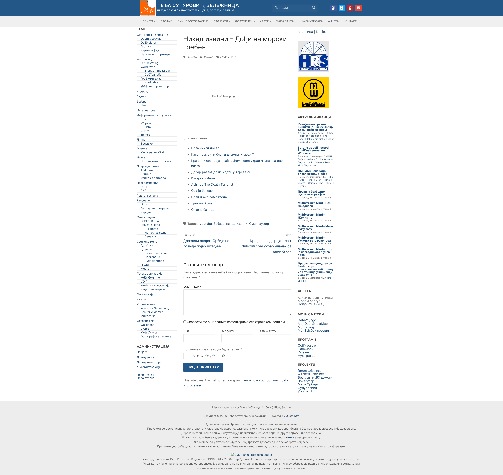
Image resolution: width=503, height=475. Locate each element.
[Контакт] (358, 8)
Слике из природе (153, 178)
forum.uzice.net (309, 370)
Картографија (150, 51)
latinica (321, 32)
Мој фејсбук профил (313, 330)
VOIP (144, 282)
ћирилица (305, 32)
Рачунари (143, 201)
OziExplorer (148, 43)
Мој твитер (306, 327)
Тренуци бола (201, 203)
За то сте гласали (157, 254)
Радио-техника (147, 196)
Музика (142, 149)
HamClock (305, 349)
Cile (302, 179)
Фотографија (145, 321)
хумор (264, 224)
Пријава (142, 353)
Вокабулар (306, 381)
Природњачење (148, 167)
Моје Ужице (149, 333)
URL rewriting (149, 64)
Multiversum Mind (152, 153)
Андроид (143, 92)
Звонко (302, 280)
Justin (309, 159)
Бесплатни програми (155, 209)
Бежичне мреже (152, 313)
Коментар (192, 286)
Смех (253, 224)
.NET (144, 187)
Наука (141, 158)
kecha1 (301, 183)
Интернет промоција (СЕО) (155, 87)
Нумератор (306, 356)
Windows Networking (155, 309)
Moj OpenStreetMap (313, 324)
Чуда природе (154, 261)
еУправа (146, 124)
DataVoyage (307, 320)
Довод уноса (146, 358)
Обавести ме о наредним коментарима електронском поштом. (236, 322)
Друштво (147, 250)
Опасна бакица (202, 209)
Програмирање (147, 183)
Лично (141, 140)
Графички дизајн (152, 79)
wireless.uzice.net (311, 374)
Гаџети (141, 97)
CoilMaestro (307, 345)
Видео (145, 329)
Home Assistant (155, 233)
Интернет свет (147, 111)
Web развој (144, 60)
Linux (144, 205)
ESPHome (151, 229)
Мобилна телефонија (155, 286)
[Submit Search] (314, 8)
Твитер (145, 135)
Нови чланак (145, 374)
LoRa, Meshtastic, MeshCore (152, 278)
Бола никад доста (205, 148)
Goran (311, 183)
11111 (329, 156)
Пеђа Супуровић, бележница (198, 5)
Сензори (150, 237)
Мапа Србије (308, 384)
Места (145, 269)
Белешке (147, 144)
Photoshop (152, 83)
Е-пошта (229, 331)
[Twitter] (342, 8)
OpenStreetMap (151, 39)
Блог (144, 120)
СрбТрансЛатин (155, 75)
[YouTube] (350, 8)
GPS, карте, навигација (153, 35)
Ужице (141, 300)
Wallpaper (147, 325)
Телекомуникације (149, 274)
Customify (292, 415)
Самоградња (146, 218)
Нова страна (145, 378)
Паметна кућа (150, 225)
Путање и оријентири (156, 55)
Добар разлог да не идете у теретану (220, 172)
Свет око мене (147, 242)
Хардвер (146, 213)
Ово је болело (202, 191)
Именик (304, 352)
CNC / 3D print (150, 222)
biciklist (304, 136)
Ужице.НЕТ (306, 391)
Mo (327, 162)
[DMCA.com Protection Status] (251, 454)
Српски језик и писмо (156, 162)
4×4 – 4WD (148, 171)
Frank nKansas (324, 159)
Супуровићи (307, 388)
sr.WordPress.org (148, 368)
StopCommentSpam (158, 71)
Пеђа (331, 133)
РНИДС (146, 127)
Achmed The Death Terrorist (212, 184)
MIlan (318, 179)
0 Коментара (228, 56)
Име (187, 331)
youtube (206, 224)
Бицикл (146, 175)
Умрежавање (146, 305)
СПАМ (145, 131)
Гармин (146, 47)
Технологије (145, 295)
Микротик (148, 317)
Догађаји (147, 246)
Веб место (268, 331)
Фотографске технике (156, 337)
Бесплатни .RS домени (315, 377)
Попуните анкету (311, 304)
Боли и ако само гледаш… (211, 197)
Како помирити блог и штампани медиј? (222, 154)
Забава (208, 56)
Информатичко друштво (154, 116)
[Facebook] (333, 8)
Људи (145, 265)
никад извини (236, 224)
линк (289, 437)
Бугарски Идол (203, 178)
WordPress (148, 68)
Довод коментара (149, 363)
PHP (143, 191)
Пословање (153, 258)
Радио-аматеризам (154, 290)
